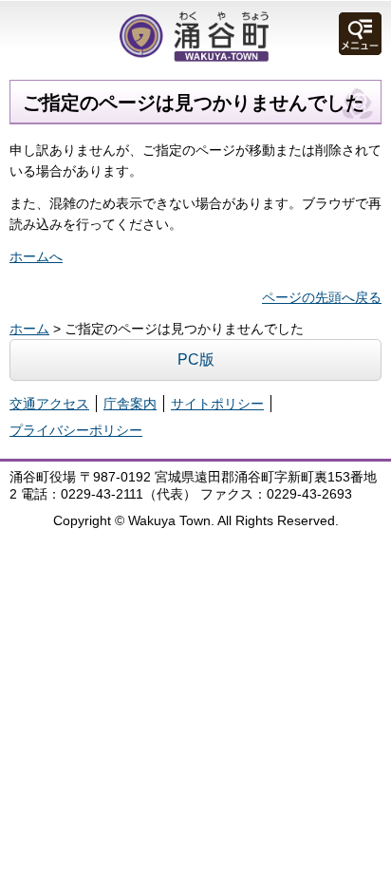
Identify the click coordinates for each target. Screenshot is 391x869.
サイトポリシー (217, 403)
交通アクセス (49, 403)
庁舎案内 (130, 403)
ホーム (29, 328)
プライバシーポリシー (75, 430)
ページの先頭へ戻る (322, 297)
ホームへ (36, 256)
